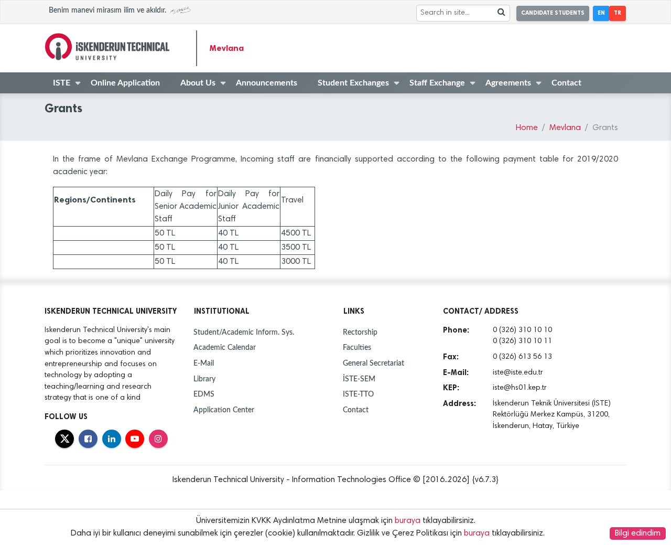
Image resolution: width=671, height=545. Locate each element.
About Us (197, 83)
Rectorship (360, 332)
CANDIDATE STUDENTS (553, 12)
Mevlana (227, 48)
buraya (407, 521)
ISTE (61, 83)
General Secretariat (373, 363)
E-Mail (203, 363)
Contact (566, 83)
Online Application (125, 83)
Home (527, 128)
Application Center (223, 410)
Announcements (266, 83)
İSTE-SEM (359, 379)
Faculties (357, 347)
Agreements (508, 83)
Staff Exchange (437, 83)
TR (617, 12)
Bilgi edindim (638, 533)
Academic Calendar (224, 347)
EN (601, 12)
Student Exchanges (353, 83)
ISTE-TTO (358, 394)
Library (204, 379)
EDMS (203, 394)
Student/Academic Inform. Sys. (243, 332)
